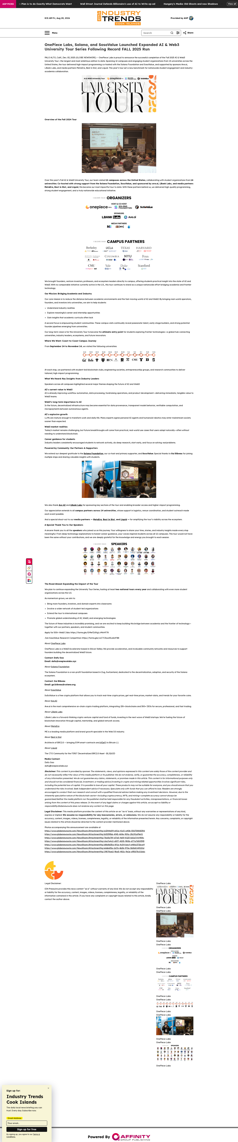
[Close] (48, 1088)
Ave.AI (54, 701)
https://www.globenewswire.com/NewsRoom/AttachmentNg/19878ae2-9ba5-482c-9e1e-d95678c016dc (95, 851)
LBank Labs (56, 712)
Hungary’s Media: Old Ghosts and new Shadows (191, 3)
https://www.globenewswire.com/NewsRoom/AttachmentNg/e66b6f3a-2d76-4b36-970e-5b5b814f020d (94, 848)
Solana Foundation (60, 666)
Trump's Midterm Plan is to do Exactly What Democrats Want (36, 3)
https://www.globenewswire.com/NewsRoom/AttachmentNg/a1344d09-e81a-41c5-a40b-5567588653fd (95, 831)
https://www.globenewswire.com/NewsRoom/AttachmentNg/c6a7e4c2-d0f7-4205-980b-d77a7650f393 (94, 841)
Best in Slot (56, 737)
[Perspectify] (29, 568)
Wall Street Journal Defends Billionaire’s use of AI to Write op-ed (117, 3)
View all (232, 4)
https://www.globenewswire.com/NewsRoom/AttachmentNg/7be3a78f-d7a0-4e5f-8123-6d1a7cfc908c (94, 837)
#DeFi (103, 742)
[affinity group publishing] (29, 574)
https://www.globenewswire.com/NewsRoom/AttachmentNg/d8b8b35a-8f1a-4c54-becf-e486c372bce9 (95, 844)
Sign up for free (26, 1129)
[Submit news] (29, 562)
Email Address (14, 1118)
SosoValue (56, 690)
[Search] (172, 33)
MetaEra (55, 726)
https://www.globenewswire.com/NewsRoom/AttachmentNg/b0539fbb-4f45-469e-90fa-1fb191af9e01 (94, 834)
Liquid (54, 748)
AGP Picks (8, 4)
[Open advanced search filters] (178, 33)
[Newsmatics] (29, 580)
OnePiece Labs (58, 643)
